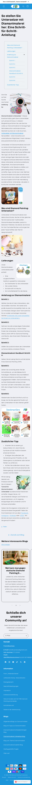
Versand (12, 780)
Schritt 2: (12, 64)
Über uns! (7, 753)
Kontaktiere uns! (9, 705)
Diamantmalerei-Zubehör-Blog (13, 745)
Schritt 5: (12, 77)
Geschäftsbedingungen (11, 686)
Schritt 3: (12, 67)
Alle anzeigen (5, 544)
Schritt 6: (12, 80)
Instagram (5, 515)
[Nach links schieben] (12, 605)
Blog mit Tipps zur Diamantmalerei (15, 725)
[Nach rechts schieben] (20, 605)
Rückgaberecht (8, 682)
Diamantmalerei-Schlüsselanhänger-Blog (15, 731)
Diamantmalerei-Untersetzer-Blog (14, 736)
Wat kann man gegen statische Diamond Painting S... (15, 570)
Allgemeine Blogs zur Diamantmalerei (15, 721)
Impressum (7, 690)
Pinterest (13, 515)
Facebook (24, 513)
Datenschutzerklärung (11, 694)
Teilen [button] (5, 526)
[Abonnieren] (26, 636)
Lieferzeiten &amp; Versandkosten (14, 678)
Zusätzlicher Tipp (13, 85)
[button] (4, 6)
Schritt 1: (12, 60)
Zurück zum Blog (17, 535)
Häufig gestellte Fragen (11, 749)
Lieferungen (11, 51)
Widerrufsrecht (12, 777)
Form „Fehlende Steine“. (11, 673)
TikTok (22, 515)
